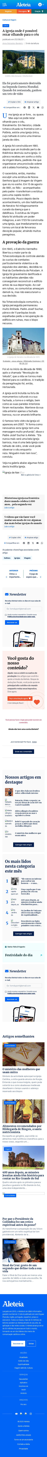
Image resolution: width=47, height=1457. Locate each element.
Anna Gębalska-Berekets (13, 43)
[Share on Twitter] (34, 107)
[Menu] (8, 4)
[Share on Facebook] (25, 107)
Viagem (27, 558)
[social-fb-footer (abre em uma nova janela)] (21, 1413)
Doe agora (23, 11)
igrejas (17, 558)
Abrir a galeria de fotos (30, 475)
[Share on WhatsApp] (43, 107)
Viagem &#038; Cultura (23, 1368)
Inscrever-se (12, 622)
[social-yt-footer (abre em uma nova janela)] (16, 1413)
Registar (8, 11)
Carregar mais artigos (23, 844)
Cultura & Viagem (9, 20)
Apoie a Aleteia (23, 1426)
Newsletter (23, 1379)
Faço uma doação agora (18, 698)
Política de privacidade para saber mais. (21, 617)
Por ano (23, 1404)
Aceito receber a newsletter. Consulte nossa (22, 616)
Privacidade (23, 1449)
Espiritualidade (23, 1364)
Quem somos (23, 1430)
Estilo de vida (23, 1361)
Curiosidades (10, 1045)
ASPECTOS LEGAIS (23, 1435)
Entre (34, 742)
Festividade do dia (18, 955)
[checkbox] (6, 615)
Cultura (7, 558)
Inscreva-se (23, 1386)
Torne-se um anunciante (23, 1439)
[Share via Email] (38, 107)
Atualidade (23, 1357)
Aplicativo (23, 1382)
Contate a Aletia (23, 1444)
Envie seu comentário (23, 751)
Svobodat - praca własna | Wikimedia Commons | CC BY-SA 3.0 (23, 362)
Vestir (23, 1390)
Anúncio (23, 1393)
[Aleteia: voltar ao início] (23, 4)
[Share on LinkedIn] (29, 107)
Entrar (31, 1343)
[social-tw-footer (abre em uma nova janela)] (26, 1413)
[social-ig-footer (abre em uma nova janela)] (31, 1413)
